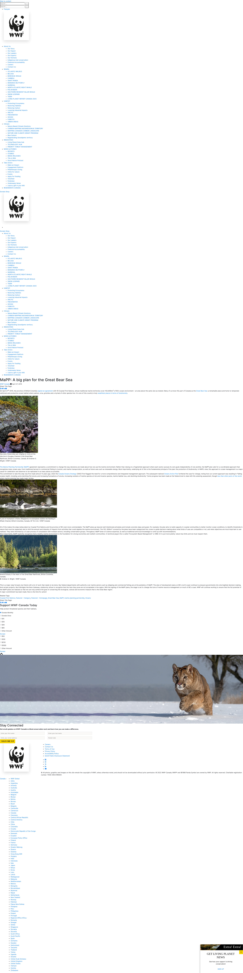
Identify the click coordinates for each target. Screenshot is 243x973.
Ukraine (13, 957)
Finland (13, 840)
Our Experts (12, 55)
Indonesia (14, 861)
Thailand (14, 950)
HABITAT (7, 101)
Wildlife (6, 69)
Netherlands (15, 895)
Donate (2, 192)
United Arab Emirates (18, 959)
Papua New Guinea (17, 904)
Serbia (13, 925)
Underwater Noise (14, 183)
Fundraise (11, 181)
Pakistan (14, 902)
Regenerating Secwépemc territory (20, 138)
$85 (3, 628)
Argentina (14, 783)
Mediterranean (16, 881)
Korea (13, 870)
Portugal (14, 916)
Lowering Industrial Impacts (17, 110)
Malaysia (14, 879)
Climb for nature (13, 172)
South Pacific (15, 936)
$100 (3, 639)
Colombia (14, 827)
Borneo (13, 801)
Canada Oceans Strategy (67, 474)
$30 (3, 622)
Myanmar (14, 890)
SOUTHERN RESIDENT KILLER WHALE (21, 92)
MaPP (62, 598)
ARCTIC (10, 112)
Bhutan (13, 797)
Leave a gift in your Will (16, 185)
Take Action (8, 163)
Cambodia (14, 808)
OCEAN (10, 117)
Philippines (14, 911)
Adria (12, 781)
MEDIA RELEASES (14, 156)
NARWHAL (11, 85)
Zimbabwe (14, 970)
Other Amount (7, 631)
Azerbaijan (14, 792)
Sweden (13, 943)
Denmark (14, 833)
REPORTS (11, 151)
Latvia (13, 874)
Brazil (13, 804)
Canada (3, 779)
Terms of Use (49, 749)
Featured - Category (23, 598)
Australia (14, 788)
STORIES (11, 154)
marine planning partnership (74, 598)
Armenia (14, 785)
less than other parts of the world (229, 476)
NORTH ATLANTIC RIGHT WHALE (20, 87)
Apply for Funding (14, 176)
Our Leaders (12, 53)
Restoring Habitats (14, 106)
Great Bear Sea (201, 391)
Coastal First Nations (7, 598)
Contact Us (12, 67)
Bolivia (13, 799)
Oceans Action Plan (171, 474)
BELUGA (11, 74)
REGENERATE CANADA (12, 188)
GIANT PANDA (13, 80)
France (13, 842)
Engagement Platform (15, 167)
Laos (12, 872)
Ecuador (14, 836)
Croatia (13, 829)
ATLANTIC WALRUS (15, 71)
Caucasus (14, 815)
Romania (14, 920)
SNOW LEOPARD (14, 94)
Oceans (88, 598)
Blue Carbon (12, 135)
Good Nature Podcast (15, 160)
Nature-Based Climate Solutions (19, 126)
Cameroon (14, 811)
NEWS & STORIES (10, 149)
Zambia (13, 968)
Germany (14, 845)
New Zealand (15, 897)
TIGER (10, 96)
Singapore (14, 927)
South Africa (15, 934)
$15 (3, 619)
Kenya (13, 868)
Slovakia (14, 929)
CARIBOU (11, 78)
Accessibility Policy (52, 753)
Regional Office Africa (18, 918)
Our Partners (12, 58)
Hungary (14, 856)
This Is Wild (12, 158)
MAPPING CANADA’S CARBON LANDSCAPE (23, 131)
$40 (3, 625)
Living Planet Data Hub (16, 142)
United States (15, 963)
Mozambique (15, 888)
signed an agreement (45, 391)
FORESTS (11, 119)
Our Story (11, 49)
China (13, 824)
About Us (7, 46)
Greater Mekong (16, 847)
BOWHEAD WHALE (14, 76)
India (12, 858)
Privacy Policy (50, 751)
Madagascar (15, 877)
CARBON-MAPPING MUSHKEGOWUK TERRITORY (25, 128)
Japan (13, 865)
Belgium (13, 795)
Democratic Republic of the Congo (23, 831)
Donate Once (6, 616)
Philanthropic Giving (15, 170)
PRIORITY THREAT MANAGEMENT (20, 147)
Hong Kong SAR (16, 854)
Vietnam (14, 966)
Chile (12, 822)
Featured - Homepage (39, 598)
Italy (12, 863)
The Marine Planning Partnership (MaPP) (14, 467)
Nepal (13, 893)
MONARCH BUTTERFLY (16, 83)
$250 (4, 642)
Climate (6, 124)
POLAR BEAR (12, 90)
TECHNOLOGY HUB (15, 144)
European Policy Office (19, 838)
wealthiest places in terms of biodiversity (112, 393)
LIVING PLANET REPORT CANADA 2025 (22, 99)
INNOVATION (8, 140)
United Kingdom (16, 961)
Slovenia (14, 931)
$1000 (4, 645)
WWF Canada (5, 384)
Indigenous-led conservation (18, 60)
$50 (3, 636)
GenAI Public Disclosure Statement (57, 756)
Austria (13, 790)
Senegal (13, 922)
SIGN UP (221, 969)
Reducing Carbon (14, 108)
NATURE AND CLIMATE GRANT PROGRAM (23, 133)
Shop (7, 192)
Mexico (13, 884)
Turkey (13, 952)
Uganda (13, 954)
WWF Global (15, 779)
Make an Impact (13, 165)
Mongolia (14, 886)
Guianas (13, 852)
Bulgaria (13, 806)
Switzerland (15, 945)
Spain (13, 938)
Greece (13, 849)
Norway (13, 900)
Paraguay (14, 906)
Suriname (14, 941)
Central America (16, 820)
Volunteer (11, 179)
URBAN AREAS (13, 122)
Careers (10, 65)
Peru (12, 909)
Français (7, 9)
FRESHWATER (13, 115)
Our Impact (12, 51)
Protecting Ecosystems (16, 103)
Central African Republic (19, 817)
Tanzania (14, 947)
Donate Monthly (7, 613)
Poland (13, 913)
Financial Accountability (16, 62)
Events (10, 174)
